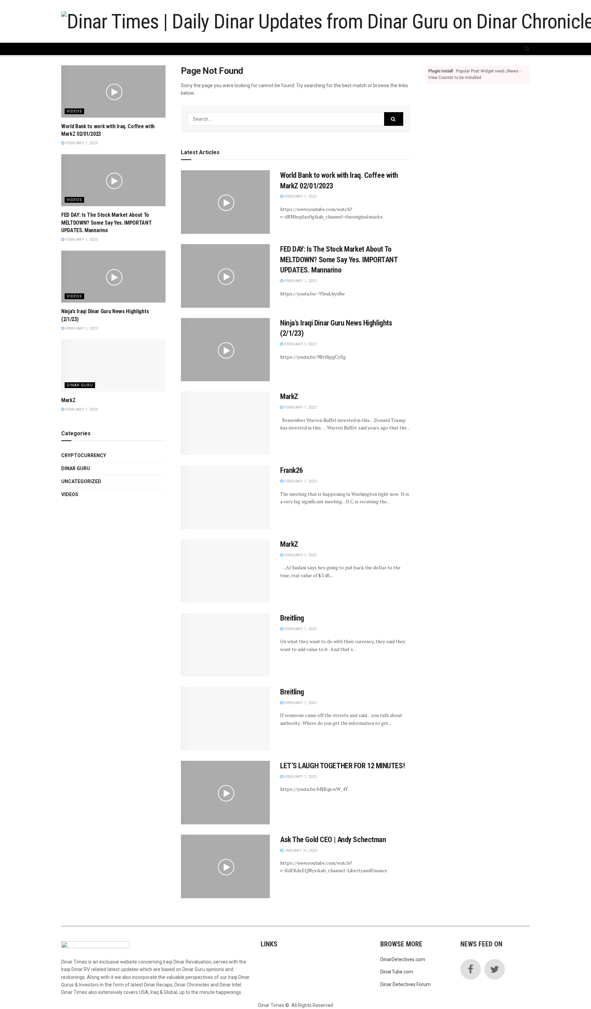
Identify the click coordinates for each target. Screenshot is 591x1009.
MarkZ (289, 396)
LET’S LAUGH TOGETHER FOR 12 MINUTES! (342, 765)
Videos (74, 111)
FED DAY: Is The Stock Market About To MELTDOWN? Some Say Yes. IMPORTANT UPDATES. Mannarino (338, 260)
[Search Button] (393, 119)
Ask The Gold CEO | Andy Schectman (333, 839)
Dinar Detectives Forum (405, 984)
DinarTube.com (396, 971)
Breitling (292, 618)
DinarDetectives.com (402, 959)
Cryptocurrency (83, 455)
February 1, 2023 (299, 196)
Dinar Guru (80, 385)
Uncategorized (81, 481)
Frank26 (291, 470)
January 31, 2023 (300, 850)
